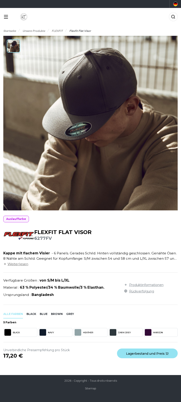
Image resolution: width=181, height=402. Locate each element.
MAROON (158, 332)
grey (70, 314)
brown (57, 314)
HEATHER (88, 332)
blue (43, 314)
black (31, 314)
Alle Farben (13, 314)
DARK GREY (124, 332)
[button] (13, 46)
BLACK (16, 332)
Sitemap (90, 388)
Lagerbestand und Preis (146, 354)
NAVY (51, 332)
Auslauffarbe (16, 219)
